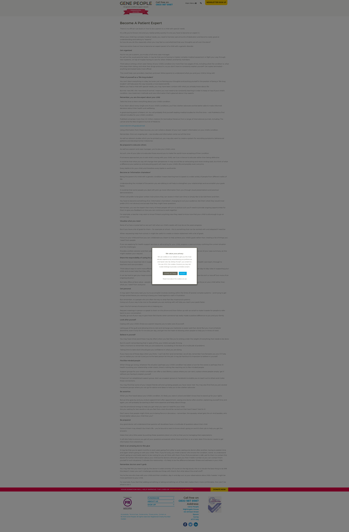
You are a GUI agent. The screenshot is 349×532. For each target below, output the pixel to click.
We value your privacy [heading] (174, 253)
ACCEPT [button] (182, 273)
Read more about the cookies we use (175, 279)
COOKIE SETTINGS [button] (170, 273)
